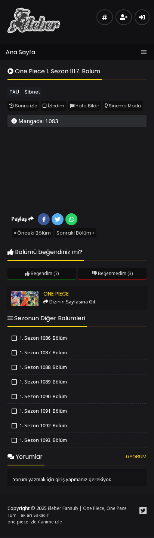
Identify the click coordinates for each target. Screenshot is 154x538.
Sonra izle (25, 106)
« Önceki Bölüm (32, 232)
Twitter (58, 219)
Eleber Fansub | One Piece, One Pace (87, 508)
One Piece (22, 290)
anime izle (51, 522)
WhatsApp (71, 219)
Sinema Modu (124, 106)
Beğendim (41, 273)
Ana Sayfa (20, 52)
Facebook (44, 219)
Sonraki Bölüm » (75, 232)
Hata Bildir (86, 106)
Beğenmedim (111, 273)
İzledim (55, 106)
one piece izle (22, 522)
